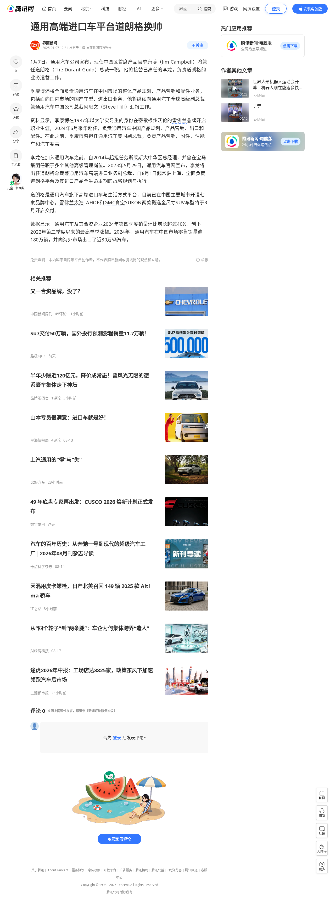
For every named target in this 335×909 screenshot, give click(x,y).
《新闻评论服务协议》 (101, 711)
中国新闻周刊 (41, 314)
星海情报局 (39, 440)
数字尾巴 (37, 524)
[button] (290, 46)
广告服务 (126, 870)
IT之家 (35, 609)
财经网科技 (39, 651)
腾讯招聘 (142, 870)
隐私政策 (94, 870)
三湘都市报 (39, 693)
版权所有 (126, 892)
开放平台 (110, 870)
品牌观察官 (39, 398)
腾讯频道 (191, 870)
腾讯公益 (158, 870)
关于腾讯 (37, 870)
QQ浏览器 (175, 870)
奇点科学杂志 (41, 566)
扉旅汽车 (37, 482)
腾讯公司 (113, 892)
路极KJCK (38, 356)
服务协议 (78, 870)
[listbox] (119, 485)
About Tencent (57, 870)
